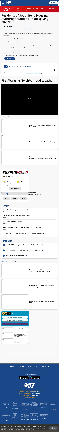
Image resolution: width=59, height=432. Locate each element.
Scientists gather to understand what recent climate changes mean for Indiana (25, 233)
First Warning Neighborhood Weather (35, 193)
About (12, 366)
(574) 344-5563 (36, 393)
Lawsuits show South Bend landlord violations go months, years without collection (42, 270)
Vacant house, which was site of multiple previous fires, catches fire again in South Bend (42, 157)
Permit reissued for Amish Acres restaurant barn (41, 301)
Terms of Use (29, 73)
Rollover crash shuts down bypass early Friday (42, 142)
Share (54, 2)
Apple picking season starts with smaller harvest (16, 215)
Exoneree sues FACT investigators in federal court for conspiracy (41, 286)
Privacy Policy (38, 73)
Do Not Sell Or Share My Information (31, 369)
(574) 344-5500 (34, 395)
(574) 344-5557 (35, 392)
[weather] (4, 182)
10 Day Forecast (15, 188)
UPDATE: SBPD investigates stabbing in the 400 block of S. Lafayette (35, 9)
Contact (21, 366)
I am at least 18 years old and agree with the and (23, 73)
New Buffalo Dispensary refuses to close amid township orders (20, 210)
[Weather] (15, 173)
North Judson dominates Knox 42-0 (12, 221)
